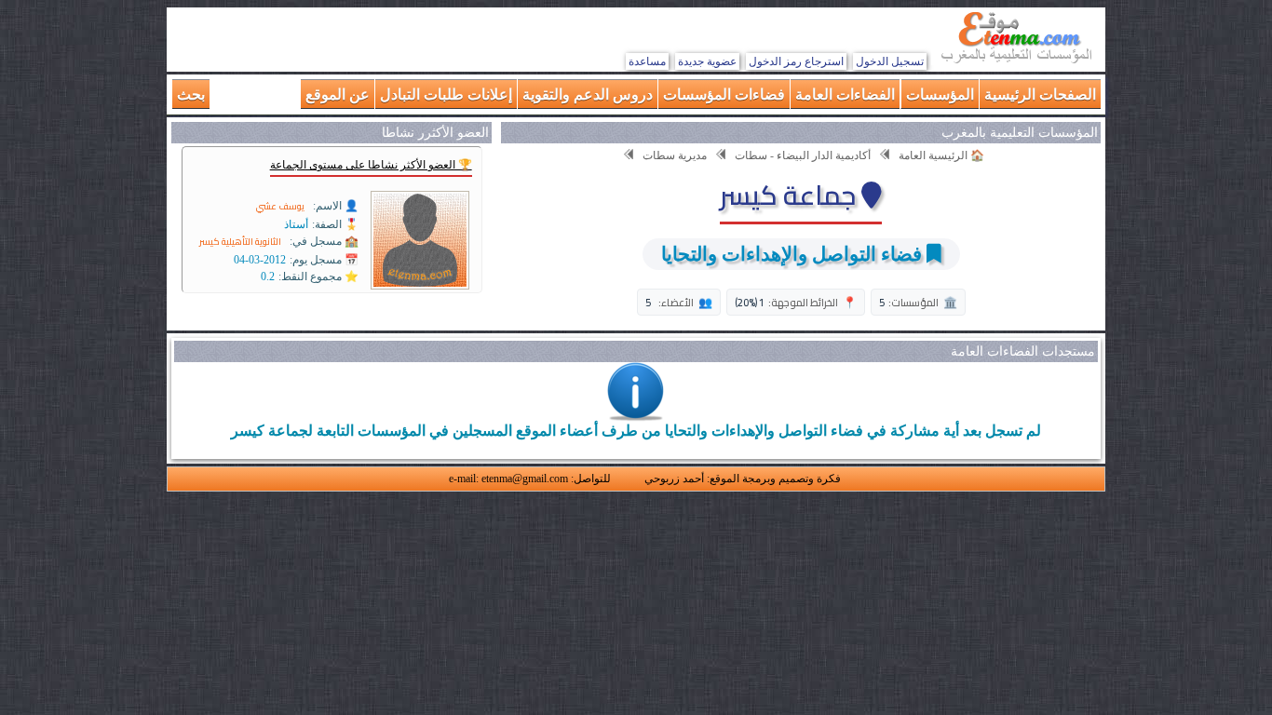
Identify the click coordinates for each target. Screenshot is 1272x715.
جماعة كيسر (790, 194)
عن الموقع (337, 93)
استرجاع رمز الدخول (796, 61)
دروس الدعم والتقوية (587, 93)
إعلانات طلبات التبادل (446, 93)
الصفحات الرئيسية (1040, 93)
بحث (191, 93)
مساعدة (647, 61)
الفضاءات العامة (845, 93)
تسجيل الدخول (890, 61)
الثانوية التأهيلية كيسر (240, 241)
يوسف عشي (280, 206)
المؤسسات (940, 93)
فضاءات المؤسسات (724, 93)
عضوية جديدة (707, 61)
